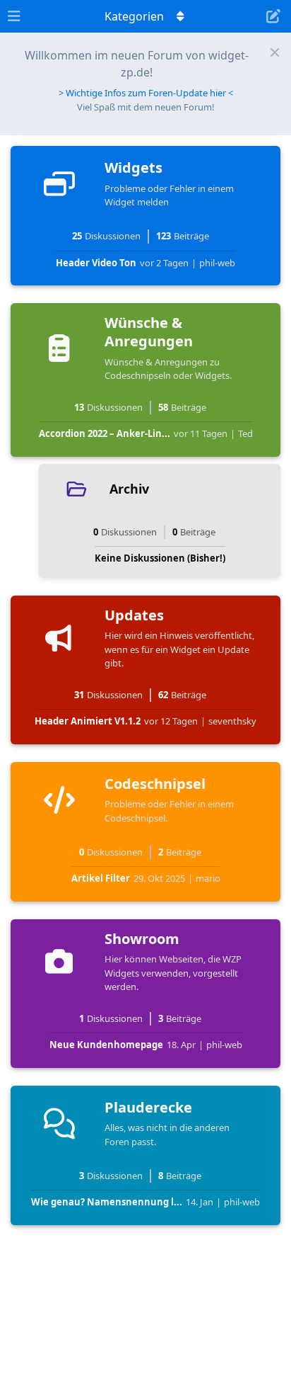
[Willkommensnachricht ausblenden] (274, 52)
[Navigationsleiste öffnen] (14, 16)
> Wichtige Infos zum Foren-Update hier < (146, 92)
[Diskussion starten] (273, 16)
